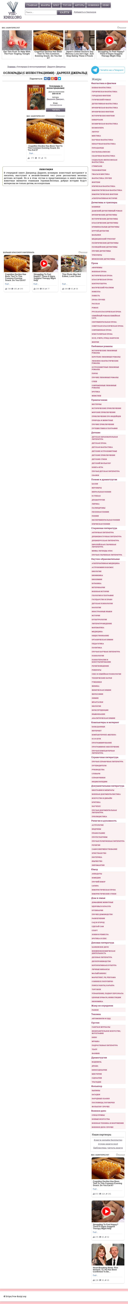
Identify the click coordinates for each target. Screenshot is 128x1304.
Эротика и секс (99, 938)
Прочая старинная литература (107, 555)
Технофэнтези (99, 170)
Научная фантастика (102, 140)
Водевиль (97, 1062)
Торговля (96, 989)
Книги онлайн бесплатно (108, 1140)
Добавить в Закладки (85, 12)
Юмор (94, 869)
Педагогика (98, 643)
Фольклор (96, 1086)
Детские (95, 432)
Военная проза (99, 271)
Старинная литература (104, 528)
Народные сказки (101, 1098)
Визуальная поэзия (101, 492)
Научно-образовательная (105, 559)
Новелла (96, 291)
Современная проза (102, 330)
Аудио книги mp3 (108, 1143)
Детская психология (102, 603)
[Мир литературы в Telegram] (108, 73)
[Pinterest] (55, 78)
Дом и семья (98, 898)
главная (31, 5)
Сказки (95, 475)
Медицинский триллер (104, 239)
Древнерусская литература (105, 540)
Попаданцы (98, 148)
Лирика (96, 504)
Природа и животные (102, 420)
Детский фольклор (101, 463)
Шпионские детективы (103, 259)
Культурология (99, 619)
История (96, 615)
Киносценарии (99, 1070)
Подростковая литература (105, 1045)
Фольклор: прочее (101, 1106)
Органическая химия (102, 639)
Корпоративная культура (104, 965)
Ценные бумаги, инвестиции (106, 997)
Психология (98, 656)
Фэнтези (96, 182)
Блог (56, 5)
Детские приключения (103, 455)
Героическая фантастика (104, 91)
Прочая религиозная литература (108, 841)
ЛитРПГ (95, 132)
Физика (95, 686)
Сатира (95, 886)
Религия (96, 845)
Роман (95, 307)
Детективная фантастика (105, 103)
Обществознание (100, 635)
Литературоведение (102, 623)
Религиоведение (100, 666)
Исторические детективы (105, 219)
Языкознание (98, 714)
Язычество (97, 861)
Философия (97, 694)
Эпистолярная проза (102, 334)
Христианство (99, 853)
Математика (98, 627)
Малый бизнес (99, 973)
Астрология (98, 825)
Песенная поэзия (100, 512)
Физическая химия (101, 690)
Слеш (94, 381)
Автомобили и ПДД (101, 1018)
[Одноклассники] (52, 78)
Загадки (96, 1094)
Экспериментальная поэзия (106, 520)
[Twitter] (59, 78)
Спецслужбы (98, 1115)
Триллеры (97, 255)
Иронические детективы (104, 215)
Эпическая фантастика (103, 186)
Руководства (98, 769)
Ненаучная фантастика (104, 144)
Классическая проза (102, 279)
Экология (96, 706)
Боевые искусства (101, 1119)
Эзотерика (97, 857)
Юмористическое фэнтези (105, 194)
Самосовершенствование (104, 849)
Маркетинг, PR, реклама (104, 977)
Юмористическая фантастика (107, 190)
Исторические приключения (106, 408)
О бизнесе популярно (102, 981)
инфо (105, 5)
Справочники (98, 777)
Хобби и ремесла (100, 934)
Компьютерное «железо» (104, 735)
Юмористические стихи (104, 894)
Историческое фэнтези (103, 116)
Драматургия (98, 500)
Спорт (95, 930)
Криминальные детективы (105, 227)
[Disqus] (45, 219)
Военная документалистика (106, 794)
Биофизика (97, 575)
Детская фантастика (102, 447)
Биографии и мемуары (103, 790)
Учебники (97, 682)
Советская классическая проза (107, 326)
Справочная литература (104, 757)
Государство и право (102, 599)
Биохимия (97, 579)
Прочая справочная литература (107, 761)
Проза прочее (98, 299)
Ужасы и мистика (101, 174)
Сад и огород (98, 922)
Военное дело (98, 1110)
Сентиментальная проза (104, 322)
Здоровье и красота (101, 906)
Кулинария (97, 910)
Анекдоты (97, 874)
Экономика (97, 1001)
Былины (96, 1090)
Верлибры (97, 488)
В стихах (96, 496)
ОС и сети (96, 739)
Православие (98, 833)
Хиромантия (98, 865)
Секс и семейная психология (106, 674)
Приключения (99, 399)
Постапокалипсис (101, 152)
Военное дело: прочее (102, 1127)
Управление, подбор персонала (108, 993)
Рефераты (96, 670)
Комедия (96, 878)
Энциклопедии (99, 781)
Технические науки (102, 678)
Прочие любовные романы (105, 377)
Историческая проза (102, 275)
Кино (94, 1037)
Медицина (97, 631)
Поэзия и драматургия (104, 479)
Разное (95, 1010)
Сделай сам (98, 926)
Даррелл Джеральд (56, 99)
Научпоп (96, 806)
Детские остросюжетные (104, 451)
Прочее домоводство (102, 914)
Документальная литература (107, 785)
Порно (95, 373)
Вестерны (96, 404)
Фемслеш (96, 396)
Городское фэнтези (101, 95)
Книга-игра (97, 467)
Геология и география (103, 595)
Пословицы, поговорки (103, 1102)
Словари (96, 773)
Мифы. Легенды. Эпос (102, 551)
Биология (96, 571)
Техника (96, 1014)
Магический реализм (103, 287)
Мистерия (97, 1074)
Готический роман (101, 99)
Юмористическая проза (104, 890)
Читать (56, 110)
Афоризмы (97, 267)
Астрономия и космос (103, 567)
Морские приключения (103, 412)
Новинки (93, 5)
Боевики (96, 207)
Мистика (96, 136)
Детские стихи (99, 459)
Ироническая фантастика (105, 108)
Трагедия (96, 1082)
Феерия (95, 342)
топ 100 (67, 5)
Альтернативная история (104, 198)
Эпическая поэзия (101, 524)
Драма (95, 1066)
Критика (96, 802)
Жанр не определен (102, 1005)
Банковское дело (100, 947)
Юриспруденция (100, 710)
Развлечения (98, 918)
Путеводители (99, 765)
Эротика (96, 392)
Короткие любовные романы (106, 357)
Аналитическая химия (103, 718)
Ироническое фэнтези (103, 112)
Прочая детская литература (106, 471)
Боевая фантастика (101, 87)
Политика (97, 647)
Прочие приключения (103, 424)
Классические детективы (105, 223)
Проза (94, 263)
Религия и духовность (103, 820)
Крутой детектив (100, 231)
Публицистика (99, 816)
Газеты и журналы (101, 1027)
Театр (94, 1049)
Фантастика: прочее (102, 178)
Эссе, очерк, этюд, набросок (105, 338)
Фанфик (96, 1053)
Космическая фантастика (105, 124)
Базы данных (98, 727)
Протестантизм (99, 837)
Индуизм (96, 829)
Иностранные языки (102, 611)
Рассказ (96, 303)
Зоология (96, 607)
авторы (79, 5)
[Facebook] (48, 78)
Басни (95, 484)
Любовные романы (102, 346)
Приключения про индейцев (106, 416)
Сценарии (97, 1078)
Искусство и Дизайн (102, 798)
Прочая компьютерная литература (103, 752)
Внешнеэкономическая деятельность (103, 952)
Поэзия (95, 516)
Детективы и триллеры (104, 202)
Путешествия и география (105, 428)
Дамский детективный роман (107, 211)
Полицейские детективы (104, 247)
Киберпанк (97, 120)
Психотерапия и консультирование (101, 661)
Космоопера (98, 128)
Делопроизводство (101, 961)
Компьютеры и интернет (105, 722)
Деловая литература (102, 942)
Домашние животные (102, 902)
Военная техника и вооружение (108, 1123)
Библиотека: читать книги (108, 1147)
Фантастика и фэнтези (103, 83)
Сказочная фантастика (103, 156)
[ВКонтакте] (45, 78)
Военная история (100, 591)
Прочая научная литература (106, 651)
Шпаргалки (97, 702)
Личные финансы (101, 969)
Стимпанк (97, 166)
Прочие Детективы (101, 251)
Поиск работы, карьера (103, 985)
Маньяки (96, 235)
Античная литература (103, 532)
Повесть (96, 295)
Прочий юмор (98, 882)
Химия (95, 698)
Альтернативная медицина (106, 563)
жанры (45, 5)
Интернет (97, 731)
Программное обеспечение (105, 747)
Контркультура (99, 283)
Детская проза (56, 105)
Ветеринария (98, 587)
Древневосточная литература (107, 536)
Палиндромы (98, 508)
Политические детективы (105, 243)
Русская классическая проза (106, 312)
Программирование (102, 743)
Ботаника (96, 583)
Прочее (95, 1022)
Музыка (96, 1041)
